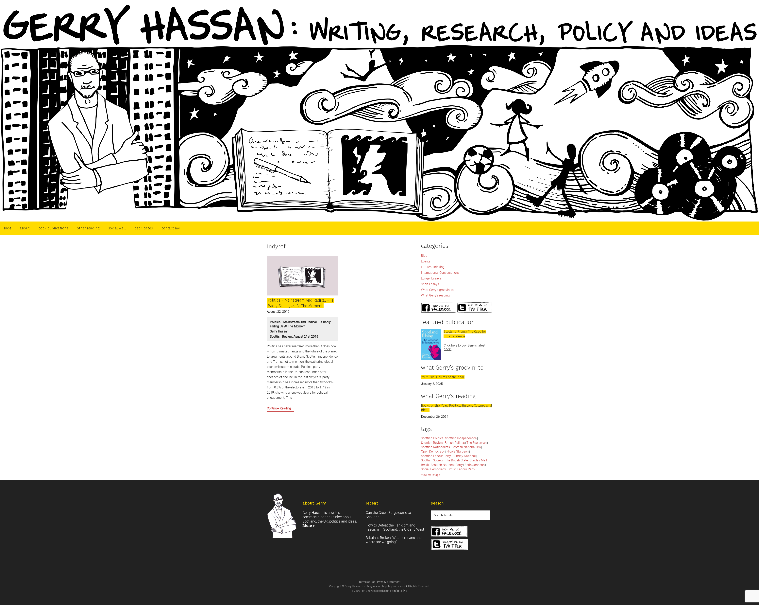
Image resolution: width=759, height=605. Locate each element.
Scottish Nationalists (435, 447)
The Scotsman (476, 443)
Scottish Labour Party (436, 456)
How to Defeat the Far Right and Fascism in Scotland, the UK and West (395, 527)
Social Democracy (433, 469)
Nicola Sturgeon (458, 451)
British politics (455, 443)
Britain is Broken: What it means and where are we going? (394, 540)
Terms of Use (367, 581)
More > (308, 525)
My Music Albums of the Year (442, 377)
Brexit (425, 465)
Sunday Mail (478, 460)
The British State (456, 460)
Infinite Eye (400, 590)
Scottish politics (432, 438)
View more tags (430, 474)
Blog (424, 256)
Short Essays (430, 284)
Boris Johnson (474, 465)
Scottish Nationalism (466, 447)
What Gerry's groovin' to (437, 290)
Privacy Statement (388, 581)
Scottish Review (432, 443)
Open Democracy (433, 451)
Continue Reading (287, 409)
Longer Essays (431, 278)
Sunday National (464, 456)
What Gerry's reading (435, 295)
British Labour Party (461, 469)
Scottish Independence (461, 438)
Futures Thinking (433, 267)
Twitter (474, 307)
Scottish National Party (447, 465)
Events (425, 261)
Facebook (438, 307)
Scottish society (432, 460)
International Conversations (440, 273)
